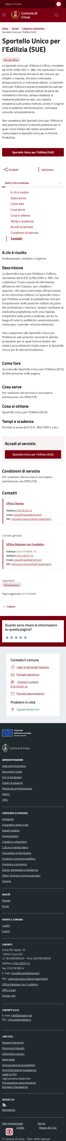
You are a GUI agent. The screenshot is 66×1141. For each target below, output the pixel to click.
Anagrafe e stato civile (15, 825)
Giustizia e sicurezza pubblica (18, 858)
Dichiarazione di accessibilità (18, 1065)
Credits (20, 1127)
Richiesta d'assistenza (15, 1087)
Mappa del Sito (47, 1127)
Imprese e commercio (14, 864)
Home (5, 28)
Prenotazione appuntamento (19, 1083)
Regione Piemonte (13, 4)
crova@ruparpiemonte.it (27, 515)
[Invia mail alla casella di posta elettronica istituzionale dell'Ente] (25, 973)
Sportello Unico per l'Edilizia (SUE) (33, 152)
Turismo (6, 881)
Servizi (15, 28)
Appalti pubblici (11, 830)
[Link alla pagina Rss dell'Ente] (4, 1105)
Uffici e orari (9, 990)
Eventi (6, 931)
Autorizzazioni (10, 836)
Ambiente (8, 819)
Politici (6, 794)
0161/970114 (24, 555)
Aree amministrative (14, 766)
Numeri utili (8, 996)
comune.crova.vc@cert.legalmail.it (31, 519)
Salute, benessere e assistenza (20, 870)
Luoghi (6, 925)
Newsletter (8, 1110)
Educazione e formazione (16, 853)
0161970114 (24, 510)
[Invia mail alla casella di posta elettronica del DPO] (21, 1015)
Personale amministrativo (17, 788)
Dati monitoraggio (12, 1123)
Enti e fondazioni (12, 777)
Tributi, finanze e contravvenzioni (21, 875)
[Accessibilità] (9, 1131)
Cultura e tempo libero (15, 847)
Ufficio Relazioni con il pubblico (25, 544)
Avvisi (5, 906)
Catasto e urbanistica (33, 28)
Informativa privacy (13, 1054)
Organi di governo (12, 783)
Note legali (8, 1059)
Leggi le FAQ (9, 1074)
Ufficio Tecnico (15, 503)
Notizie (6, 900)
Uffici (5, 800)
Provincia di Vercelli (13, 1048)
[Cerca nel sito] (55, 15)
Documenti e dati (12, 771)
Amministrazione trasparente (19, 1070)
